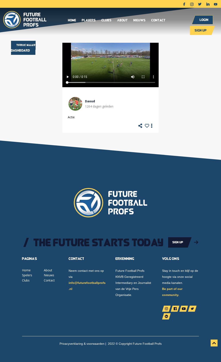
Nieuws (139, 20)
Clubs (106, 20)
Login (204, 19)
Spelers (27, 275)
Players (89, 20)
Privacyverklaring (71, 343)
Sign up (200, 30)
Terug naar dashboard (23, 48)
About (122, 20)
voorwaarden (95, 343)
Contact (158, 20)
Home (72, 20)
